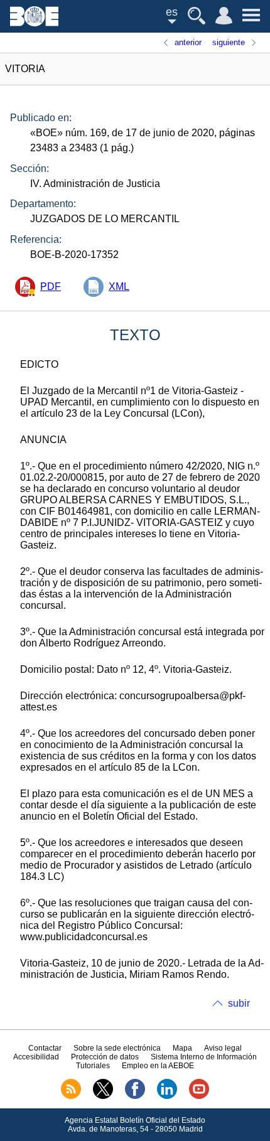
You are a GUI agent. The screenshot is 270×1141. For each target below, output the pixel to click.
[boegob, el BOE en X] (103, 1096)
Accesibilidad (36, 1057)
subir (239, 1003)
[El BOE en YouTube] (199, 1096)
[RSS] (71, 1096)
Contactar (45, 1048)
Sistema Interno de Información (204, 1057)
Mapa (182, 1048)
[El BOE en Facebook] (135, 1096)
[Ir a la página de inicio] (34, 23)
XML (119, 286)
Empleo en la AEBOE (158, 1065)
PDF (50, 286)
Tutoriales (93, 1065)
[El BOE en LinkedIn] (167, 1096)
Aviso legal (223, 1048)
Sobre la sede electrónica (117, 1048)
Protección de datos (105, 1057)
